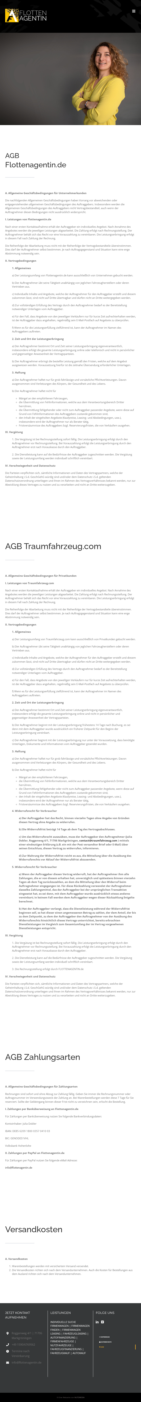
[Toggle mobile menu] (134, 11)
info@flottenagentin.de (18, 1167)
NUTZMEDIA (79, 1397)
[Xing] (102, 1322)
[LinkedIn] (97, 1322)
